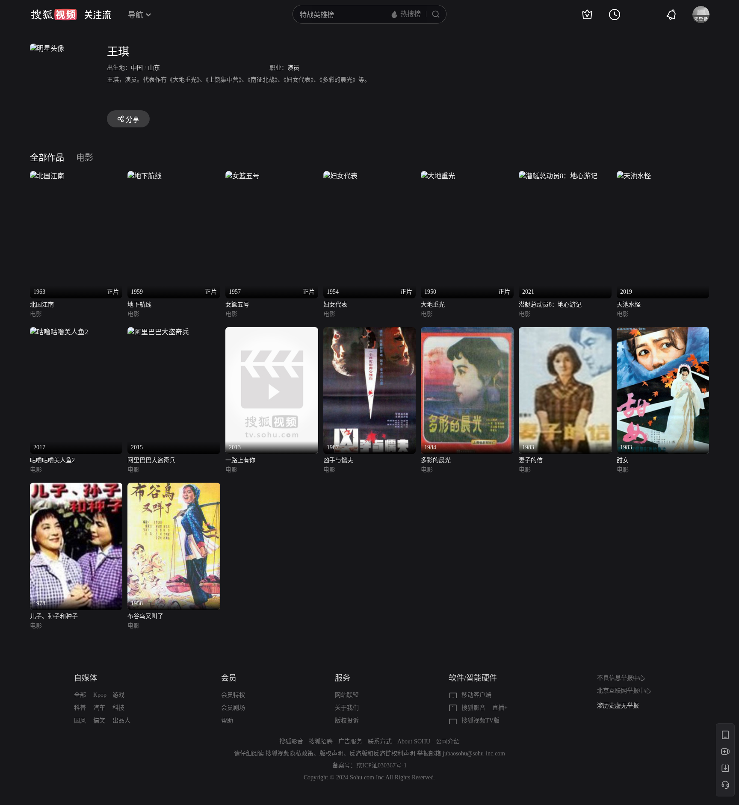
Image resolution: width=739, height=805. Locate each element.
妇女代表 (335, 304)
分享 (132, 119)
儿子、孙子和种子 (54, 616)
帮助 (227, 720)
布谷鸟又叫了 (145, 616)
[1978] (76, 487)
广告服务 (350, 741)
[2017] (59, 332)
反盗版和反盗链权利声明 (382, 753)
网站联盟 (347, 695)
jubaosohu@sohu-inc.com (474, 753)
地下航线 (139, 304)
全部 (80, 695)
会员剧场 (233, 708)
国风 (80, 720)
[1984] (467, 332)
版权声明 (331, 753)
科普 (80, 708)
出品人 (121, 720)
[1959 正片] (144, 176)
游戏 (118, 695)
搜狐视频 (54, 14)
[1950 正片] (438, 176)
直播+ (500, 708)
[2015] (158, 332)
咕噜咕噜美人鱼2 (52, 460)
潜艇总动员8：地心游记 (550, 304)
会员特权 (233, 695)
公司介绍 (448, 741)
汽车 (99, 708)
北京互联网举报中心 (624, 690)
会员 (228, 678)
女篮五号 (237, 304)
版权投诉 (347, 720)
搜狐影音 (473, 708)
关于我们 (347, 708)
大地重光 (433, 304)
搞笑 (99, 720)
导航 (135, 15)
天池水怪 (629, 304)
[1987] (369, 332)
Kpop (99, 695)
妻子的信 (531, 460)
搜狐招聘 (321, 741)
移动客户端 (476, 695)
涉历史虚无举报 (618, 705)
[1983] (565, 332)
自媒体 (85, 678)
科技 (118, 708)
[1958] (173, 487)
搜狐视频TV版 (480, 720)
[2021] (558, 176)
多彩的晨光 (436, 460)
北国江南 (42, 304)
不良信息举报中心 (621, 678)
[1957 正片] (242, 176)
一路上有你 (240, 460)
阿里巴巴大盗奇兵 (151, 460)
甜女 (623, 460)
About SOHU (413, 741)
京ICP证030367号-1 (381, 765)
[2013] (271, 332)
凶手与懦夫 (338, 460)
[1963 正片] (47, 176)
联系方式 (380, 741)
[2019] (634, 176)
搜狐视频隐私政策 (289, 753)
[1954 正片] (340, 176)
